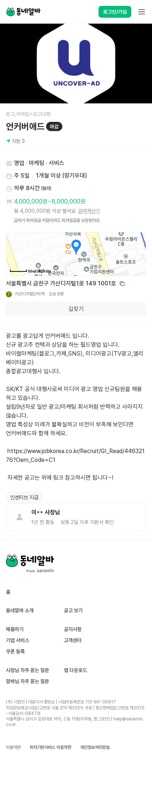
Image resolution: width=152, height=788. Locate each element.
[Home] (23, 11)
